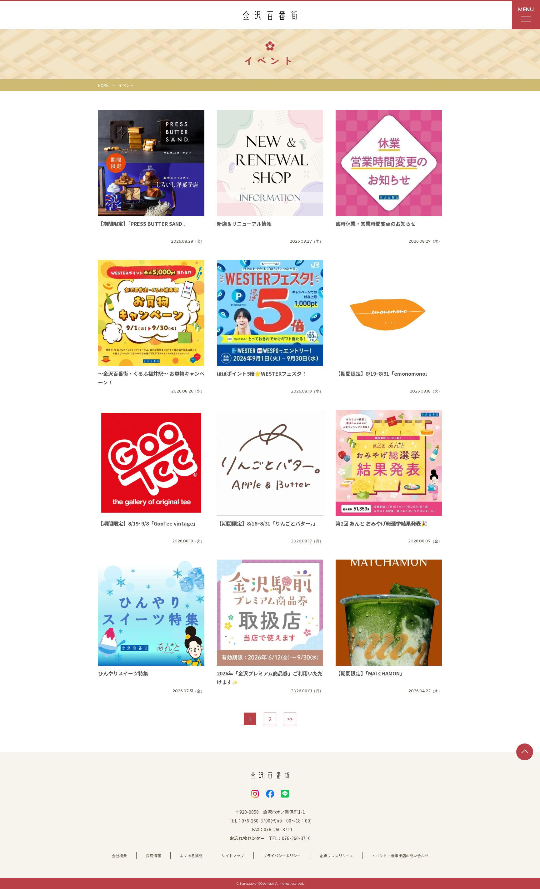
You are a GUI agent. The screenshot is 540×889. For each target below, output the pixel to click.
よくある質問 (191, 855)
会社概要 (119, 855)
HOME (103, 85)
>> (290, 719)
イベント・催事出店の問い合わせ (400, 855)
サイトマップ (233, 855)
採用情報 (153, 855)
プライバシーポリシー (282, 855)
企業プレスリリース (336, 855)
